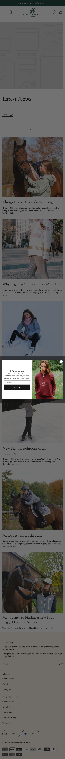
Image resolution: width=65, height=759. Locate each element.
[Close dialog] (61, 361)
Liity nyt (17, 387)
